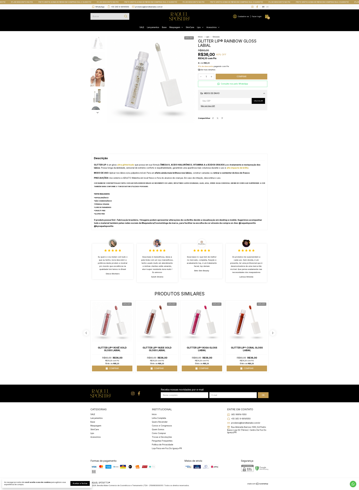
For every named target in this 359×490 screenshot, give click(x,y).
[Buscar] (125, 16)
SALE (142, 27)
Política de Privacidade (162, 444)
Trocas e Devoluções (162, 437)
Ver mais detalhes (207, 70)
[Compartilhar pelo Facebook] (213, 118)
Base (164, 27)
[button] (232, 84)
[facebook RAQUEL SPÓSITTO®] (257, 6)
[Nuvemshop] (258, 484)
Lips (199, 27)
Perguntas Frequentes (162, 441)
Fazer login (257, 16)
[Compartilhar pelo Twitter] (218, 118)
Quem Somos (158, 429)
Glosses (216, 37)
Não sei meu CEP (208, 106)
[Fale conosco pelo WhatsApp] (353, 484)
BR (263, 7)
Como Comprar (159, 433)
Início (200, 37)
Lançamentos (153, 27)
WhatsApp (99, 7)
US (267, 7)
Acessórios (211, 27)
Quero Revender (160, 422)
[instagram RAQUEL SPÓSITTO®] (252, 6)
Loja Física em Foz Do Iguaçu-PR (167, 448)
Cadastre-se (243, 16)
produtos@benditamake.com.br (149, 7)
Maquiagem (174, 27)
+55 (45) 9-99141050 (120, 7)
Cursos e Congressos (162, 425)
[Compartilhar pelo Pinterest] (222, 118)
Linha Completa (159, 418)
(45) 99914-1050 (239, 414)
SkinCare (190, 27)
